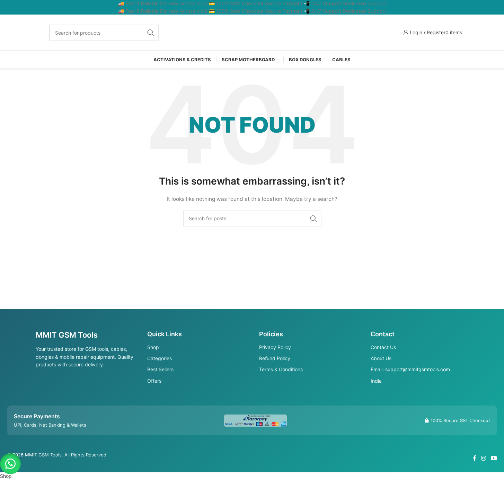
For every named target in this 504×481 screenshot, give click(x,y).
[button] (10, 463)
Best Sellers (160, 369)
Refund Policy (274, 358)
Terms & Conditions (281, 369)
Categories (159, 358)
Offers (154, 381)
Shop (153, 347)
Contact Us (383, 347)
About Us (381, 358)
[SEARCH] (151, 33)
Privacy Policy (275, 347)
